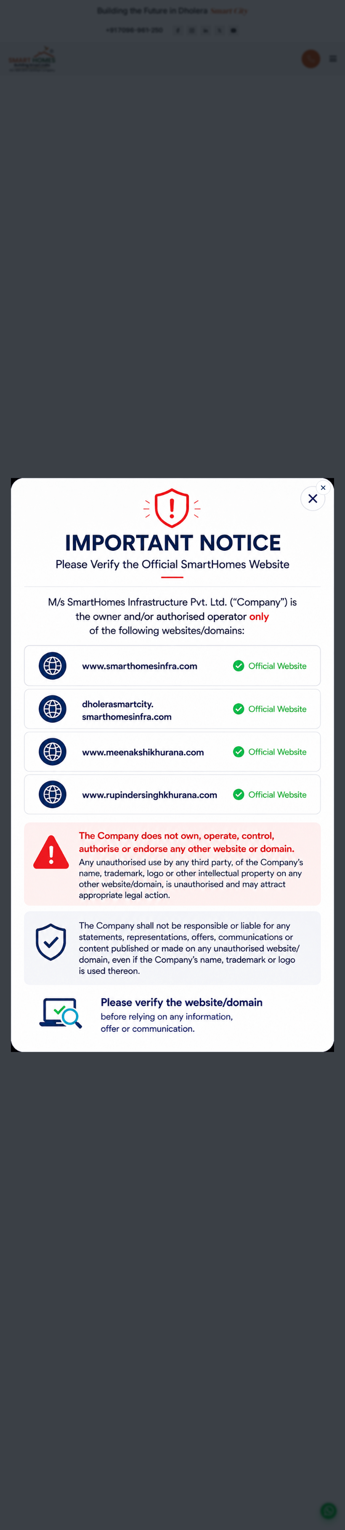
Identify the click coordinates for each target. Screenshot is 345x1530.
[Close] (323, 487)
